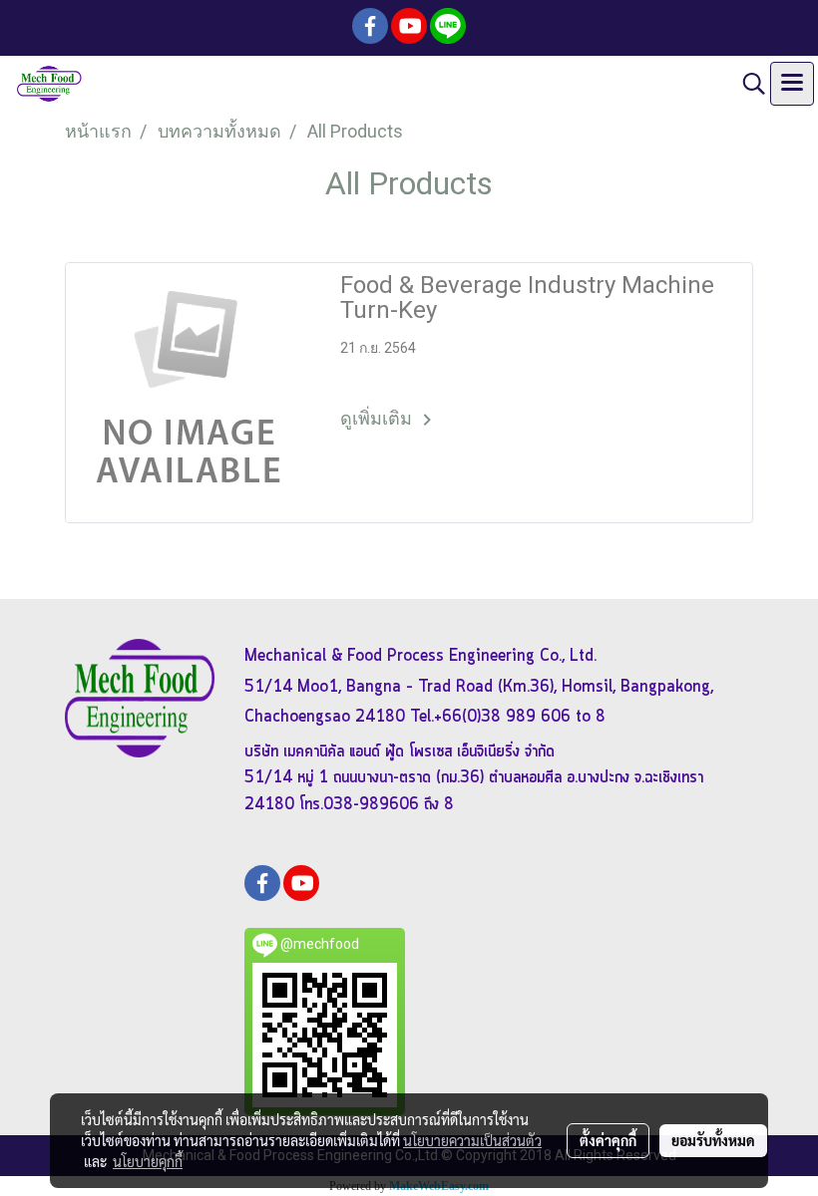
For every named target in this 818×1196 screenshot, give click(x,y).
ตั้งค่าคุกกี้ (608, 1140)
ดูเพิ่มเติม (378, 418)
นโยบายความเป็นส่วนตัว (472, 1140)
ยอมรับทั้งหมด (713, 1140)
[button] (747, 84)
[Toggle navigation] (792, 84)
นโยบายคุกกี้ (148, 1161)
